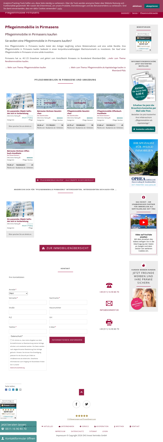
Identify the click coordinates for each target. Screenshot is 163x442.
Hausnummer (55, 307)
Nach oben (81, 392)
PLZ (10, 317)
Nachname (54, 298)
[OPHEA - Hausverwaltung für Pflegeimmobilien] (143, 163)
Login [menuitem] (105, 431)
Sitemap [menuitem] (93, 431)
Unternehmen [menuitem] (67, 426)
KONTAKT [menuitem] (136, 426)
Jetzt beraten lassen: (14, 427)
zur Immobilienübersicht (67, 248)
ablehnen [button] (137, 6)
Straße (12, 307)
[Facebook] (76, 404)
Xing (17, 390)
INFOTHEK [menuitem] (120, 426)
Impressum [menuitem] (60, 431)
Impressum (61, 435)
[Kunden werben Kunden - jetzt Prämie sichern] (143, 299)
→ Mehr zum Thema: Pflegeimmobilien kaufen (25, 67)
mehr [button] (59, 8)
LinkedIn (13, 390)
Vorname (13, 298)
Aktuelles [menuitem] (48, 426)
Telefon (13, 327)
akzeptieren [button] (152, 6)
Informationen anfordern (67, 340)
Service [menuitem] (85, 426)
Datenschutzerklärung (17, 368)
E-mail (20, 390)
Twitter (10, 390)
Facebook (6, 390)
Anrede (13, 289)
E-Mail (53, 327)
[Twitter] (86, 404)
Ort (50, 317)
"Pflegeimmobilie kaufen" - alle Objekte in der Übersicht (66, 180)
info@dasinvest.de (109, 310)
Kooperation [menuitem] (102, 426)
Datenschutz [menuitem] (77, 431)
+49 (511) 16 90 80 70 (109, 292)
